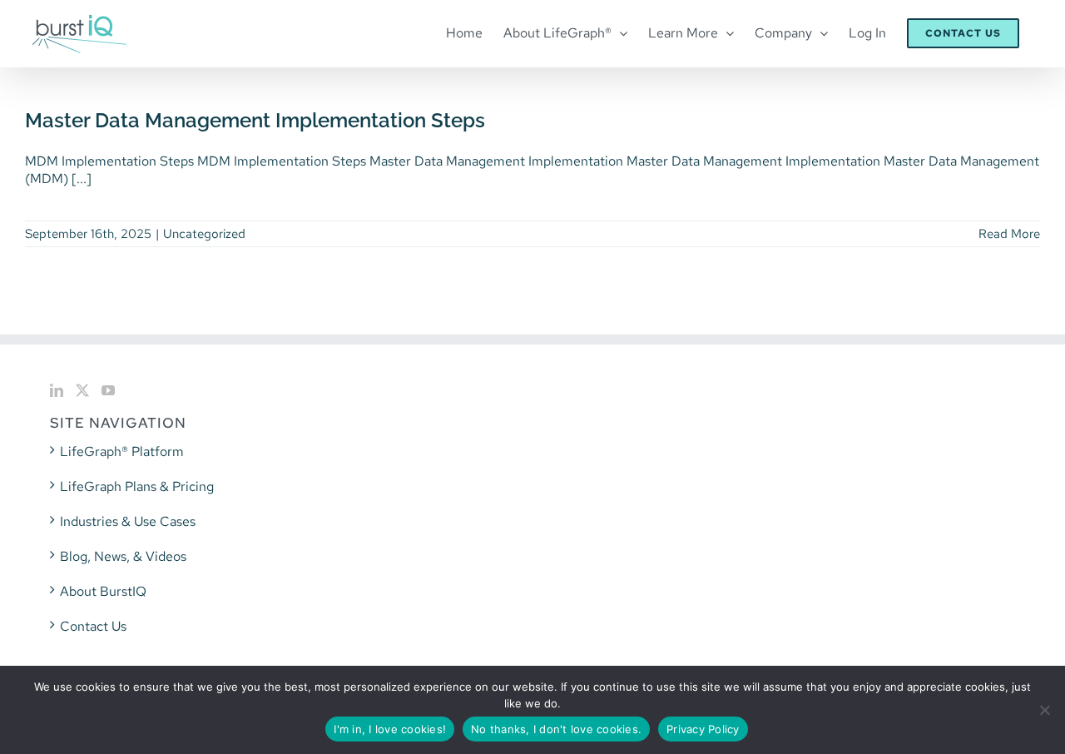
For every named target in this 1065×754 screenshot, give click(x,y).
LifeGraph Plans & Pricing (137, 486)
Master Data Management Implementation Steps (255, 120)
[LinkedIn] (56, 390)
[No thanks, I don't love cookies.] (1044, 710)
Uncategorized (204, 234)
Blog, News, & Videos (123, 556)
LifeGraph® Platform (122, 451)
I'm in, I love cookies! (390, 729)
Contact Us (93, 626)
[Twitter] (82, 390)
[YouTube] (108, 390)
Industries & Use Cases (128, 521)
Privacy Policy (703, 729)
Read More (1009, 234)
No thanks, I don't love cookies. (556, 729)
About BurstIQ (103, 591)
